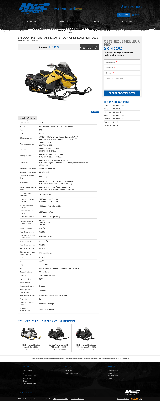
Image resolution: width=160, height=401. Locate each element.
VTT (24, 373)
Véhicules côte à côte (29, 376)
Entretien (68, 370)
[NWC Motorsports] (34, 8)
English (137, 15)
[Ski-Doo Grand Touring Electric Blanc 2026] (31, 334)
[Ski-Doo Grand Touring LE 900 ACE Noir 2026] (58, 334)
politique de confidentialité (60, 399)
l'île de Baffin (123, 15)
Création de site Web (123, 399)
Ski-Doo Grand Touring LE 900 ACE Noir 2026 (58, 346)
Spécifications (27, 118)
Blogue (110, 373)
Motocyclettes (27, 370)
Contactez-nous (113, 370)
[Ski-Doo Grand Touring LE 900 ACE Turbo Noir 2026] (86, 334)
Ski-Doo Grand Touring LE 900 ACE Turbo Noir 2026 (86, 346)
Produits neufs (29, 367)
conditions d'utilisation (77, 399)
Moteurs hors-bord (29, 383)
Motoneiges (27, 378)
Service (68, 367)
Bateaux (25, 381)
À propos (111, 367)
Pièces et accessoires (72, 373)
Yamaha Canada (113, 376)
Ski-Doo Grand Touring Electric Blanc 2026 (31, 346)
